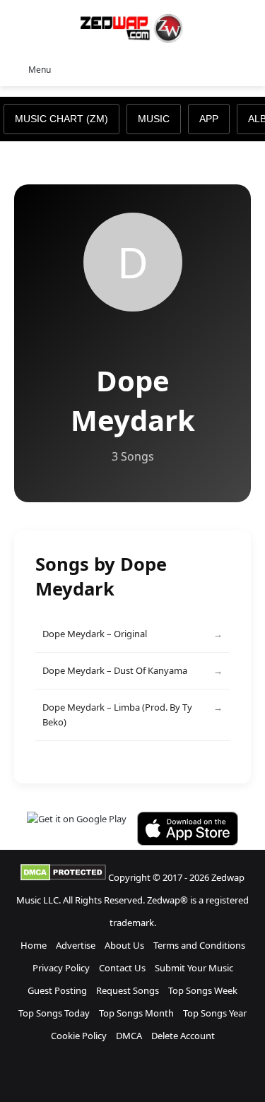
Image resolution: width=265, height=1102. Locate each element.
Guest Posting (57, 990)
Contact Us (122, 967)
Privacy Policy (61, 967)
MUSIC (154, 118)
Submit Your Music (194, 967)
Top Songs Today (54, 1013)
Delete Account (183, 1035)
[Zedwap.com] (132, 27)
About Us (124, 945)
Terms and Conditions (199, 945)
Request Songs (127, 990)
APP (208, 118)
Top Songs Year (215, 1013)
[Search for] (247, 68)
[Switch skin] (223, 68)
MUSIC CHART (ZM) (61, 118)
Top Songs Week (202, 990)
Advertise (75, 945)
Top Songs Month (136, 1013)
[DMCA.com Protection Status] (63, 877)
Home (33, 945)
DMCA (129, 1035)
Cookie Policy (79, 1035)
